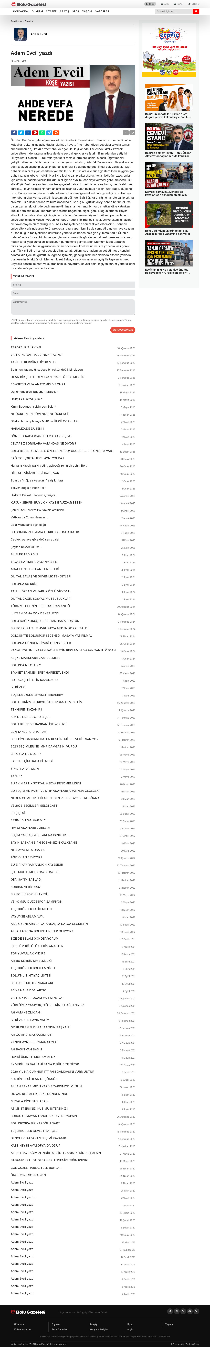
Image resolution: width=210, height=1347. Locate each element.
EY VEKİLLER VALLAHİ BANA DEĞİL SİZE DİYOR (73, 1064)
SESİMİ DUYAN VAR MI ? (73, 821)
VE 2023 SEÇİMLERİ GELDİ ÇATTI (73, 806)
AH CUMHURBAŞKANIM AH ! (73, 1035)
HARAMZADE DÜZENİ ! (73, 429)
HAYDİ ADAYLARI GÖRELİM (73, 828)
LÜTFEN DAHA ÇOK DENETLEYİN (73, 614)
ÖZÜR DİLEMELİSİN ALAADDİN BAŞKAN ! (73, 1028)
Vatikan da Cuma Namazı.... (73, 518)
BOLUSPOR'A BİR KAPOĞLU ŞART (73, 1123)
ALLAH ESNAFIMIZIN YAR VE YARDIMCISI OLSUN (73, 1087)
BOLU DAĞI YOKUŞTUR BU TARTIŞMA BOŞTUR (73, 621)
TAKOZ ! (73, 776)
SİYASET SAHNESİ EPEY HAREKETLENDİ (73, 673)
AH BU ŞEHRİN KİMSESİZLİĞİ (73, 961)
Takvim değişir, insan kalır (73, 488)
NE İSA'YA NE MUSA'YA (73, 850)
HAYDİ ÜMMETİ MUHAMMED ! (73, 1057)
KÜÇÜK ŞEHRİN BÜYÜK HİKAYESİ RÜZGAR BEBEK (73, 503)
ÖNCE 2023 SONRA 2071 (73, 1175)
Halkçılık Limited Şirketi (73, 399)
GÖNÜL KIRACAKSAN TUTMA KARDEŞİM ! (73, 436)
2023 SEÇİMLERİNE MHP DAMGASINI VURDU (73, 747)
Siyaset (51, 11)
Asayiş (64, 11)
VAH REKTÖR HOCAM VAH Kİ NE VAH (73, 998)
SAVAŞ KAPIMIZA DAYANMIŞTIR (73, 562)
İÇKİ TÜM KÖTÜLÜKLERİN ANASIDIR (73, 946)
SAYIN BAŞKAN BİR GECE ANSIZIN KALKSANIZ (73, 843)
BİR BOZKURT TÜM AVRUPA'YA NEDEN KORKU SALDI (73, 628)
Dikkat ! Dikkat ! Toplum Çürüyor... (73, 495)
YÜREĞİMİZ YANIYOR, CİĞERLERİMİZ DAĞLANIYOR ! (73, 1005)
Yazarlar (195, 4)
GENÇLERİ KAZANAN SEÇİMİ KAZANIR (73, 1138)
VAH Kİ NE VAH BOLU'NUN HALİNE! (73, 355)
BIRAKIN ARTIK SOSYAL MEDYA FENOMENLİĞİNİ (73, 784)
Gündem (37, 11)
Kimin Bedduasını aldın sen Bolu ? (73, 407)
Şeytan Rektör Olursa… (73, 547)
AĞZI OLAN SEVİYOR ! (73, 857)
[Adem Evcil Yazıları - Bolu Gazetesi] (34, 1312)
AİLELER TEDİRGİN (73, 555)
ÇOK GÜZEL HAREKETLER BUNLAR (73, 1168)
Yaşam (87, 11)
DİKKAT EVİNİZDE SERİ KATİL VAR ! (73, 473)
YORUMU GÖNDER (123, 329)
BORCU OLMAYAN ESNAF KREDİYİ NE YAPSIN (73, 1116)
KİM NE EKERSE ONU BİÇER (73, 717)
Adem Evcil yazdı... (73, 1197)
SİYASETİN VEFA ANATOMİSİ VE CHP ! (73, 384)
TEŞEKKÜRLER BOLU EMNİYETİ (73, 968)
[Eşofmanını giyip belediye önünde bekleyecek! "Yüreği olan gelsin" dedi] (169, 253)
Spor (75, 11)
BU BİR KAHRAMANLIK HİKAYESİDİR (73, 865)
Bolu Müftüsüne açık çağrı (73, 525)
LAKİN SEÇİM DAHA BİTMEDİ (73, 761)
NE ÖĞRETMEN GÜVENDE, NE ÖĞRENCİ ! (73, 414)
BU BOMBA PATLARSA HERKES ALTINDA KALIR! (73, 532)
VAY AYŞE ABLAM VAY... (73, 917)
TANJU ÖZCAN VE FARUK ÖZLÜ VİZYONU (73, 591)
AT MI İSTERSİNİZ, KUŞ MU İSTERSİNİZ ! (73, 1109)
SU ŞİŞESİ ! (73, 813)
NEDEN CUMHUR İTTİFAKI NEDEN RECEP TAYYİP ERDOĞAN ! (73, 798)
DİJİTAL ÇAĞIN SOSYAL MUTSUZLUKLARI (73, 599)
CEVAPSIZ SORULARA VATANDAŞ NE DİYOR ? (73, 444)
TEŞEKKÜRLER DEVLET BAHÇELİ (73, 1131)
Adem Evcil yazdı (73, 1183)
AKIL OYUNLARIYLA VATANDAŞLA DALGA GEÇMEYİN (73, 924)
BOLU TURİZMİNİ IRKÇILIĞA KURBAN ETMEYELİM (73, 702)
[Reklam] (169, 75)
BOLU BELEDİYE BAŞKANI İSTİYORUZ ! (73, 724)
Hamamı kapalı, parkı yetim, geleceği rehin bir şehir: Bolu (73, 466)
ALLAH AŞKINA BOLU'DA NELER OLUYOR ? (73, 931)
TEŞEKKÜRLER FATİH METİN (73, 909)
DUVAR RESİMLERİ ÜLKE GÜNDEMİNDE (73, 1094)
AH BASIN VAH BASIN (73, 1050)
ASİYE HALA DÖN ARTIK (73, 991)
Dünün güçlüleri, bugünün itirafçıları (73, 392)
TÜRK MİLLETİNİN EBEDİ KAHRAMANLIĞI (73, 606)
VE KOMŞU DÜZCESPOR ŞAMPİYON (73, 902)
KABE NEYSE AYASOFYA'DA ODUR (73, 1146)
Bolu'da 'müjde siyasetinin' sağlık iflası (73, 481)
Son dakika (20, 11)
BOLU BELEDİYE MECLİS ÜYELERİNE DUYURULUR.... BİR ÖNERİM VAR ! (73, 451)
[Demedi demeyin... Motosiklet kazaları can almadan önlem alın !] (169, 175)
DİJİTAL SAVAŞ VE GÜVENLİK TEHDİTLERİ (73, 577)
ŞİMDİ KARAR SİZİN (73, 769)
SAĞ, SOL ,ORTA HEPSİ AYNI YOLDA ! (73, 458)
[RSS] (196, 1311)
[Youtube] (190, 1311)
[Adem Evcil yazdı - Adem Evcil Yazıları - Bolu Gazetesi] (29, 4)
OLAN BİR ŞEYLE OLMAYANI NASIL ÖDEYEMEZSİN (73, 377)
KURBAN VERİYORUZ (73, 887)
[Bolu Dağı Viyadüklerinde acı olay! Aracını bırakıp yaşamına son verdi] (169, 214)
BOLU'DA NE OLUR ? (73, 665)
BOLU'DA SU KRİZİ (73, 584)
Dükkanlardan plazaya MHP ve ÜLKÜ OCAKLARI (73, 421)
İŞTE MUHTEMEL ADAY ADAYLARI (73, 872)
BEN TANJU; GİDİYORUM (73, 732)
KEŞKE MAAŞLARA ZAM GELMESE (73, 658)
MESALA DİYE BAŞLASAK (73, 1101)
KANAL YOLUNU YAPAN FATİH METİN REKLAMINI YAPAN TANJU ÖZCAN (73, 650)
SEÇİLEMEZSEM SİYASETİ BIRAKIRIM (73, 695)
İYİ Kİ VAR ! (73, 687)
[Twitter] (183, 1311)
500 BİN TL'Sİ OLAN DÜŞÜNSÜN (73, 1079)
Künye (180, 4)
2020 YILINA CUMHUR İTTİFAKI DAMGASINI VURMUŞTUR (73, 1072)
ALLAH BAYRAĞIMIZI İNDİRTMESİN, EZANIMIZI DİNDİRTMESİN (73, 1153)
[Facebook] (170, 1311)
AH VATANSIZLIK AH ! (73, 1013)
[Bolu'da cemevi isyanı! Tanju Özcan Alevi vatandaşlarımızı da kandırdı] (169, 136)
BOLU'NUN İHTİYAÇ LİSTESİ (73, 976)
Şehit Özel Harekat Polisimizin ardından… (73, 510)
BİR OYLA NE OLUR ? (73, 754)
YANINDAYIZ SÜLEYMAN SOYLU (73, 1042)
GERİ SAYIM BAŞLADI (73, 880)
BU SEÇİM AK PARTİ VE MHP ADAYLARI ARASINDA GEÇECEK (73, 791)
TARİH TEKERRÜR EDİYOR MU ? (73, 362)
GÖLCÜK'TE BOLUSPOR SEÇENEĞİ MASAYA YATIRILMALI (73, 636)
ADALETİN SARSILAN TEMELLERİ (73, 569)
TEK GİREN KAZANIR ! (73, 710)
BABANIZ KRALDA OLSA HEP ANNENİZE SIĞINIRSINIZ (73, 1160)
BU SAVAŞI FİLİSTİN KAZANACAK (73, 680)
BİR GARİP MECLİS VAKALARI (73, 983)
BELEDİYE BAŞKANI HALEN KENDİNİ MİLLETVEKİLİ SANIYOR (73, 739)
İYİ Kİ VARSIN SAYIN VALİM (73, 1020)
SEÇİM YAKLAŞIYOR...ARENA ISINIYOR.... (73, 835)
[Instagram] (177, 1311)
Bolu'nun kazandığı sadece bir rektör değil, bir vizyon (73, 370)
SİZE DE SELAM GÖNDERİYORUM (73, 939)
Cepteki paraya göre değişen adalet (73, 540)
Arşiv (166, 4)
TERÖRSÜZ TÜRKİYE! (73, 348)
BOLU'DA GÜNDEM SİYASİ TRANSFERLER (73, 643)
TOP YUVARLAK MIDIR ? (73, 954)
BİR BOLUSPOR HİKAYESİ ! (73, 894)
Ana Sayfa (16, 21)
